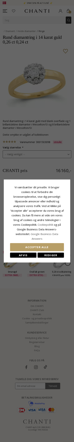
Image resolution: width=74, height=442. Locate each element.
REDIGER (50, 255)
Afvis (23, 255)
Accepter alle (37, 247)
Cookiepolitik (45, 224)
